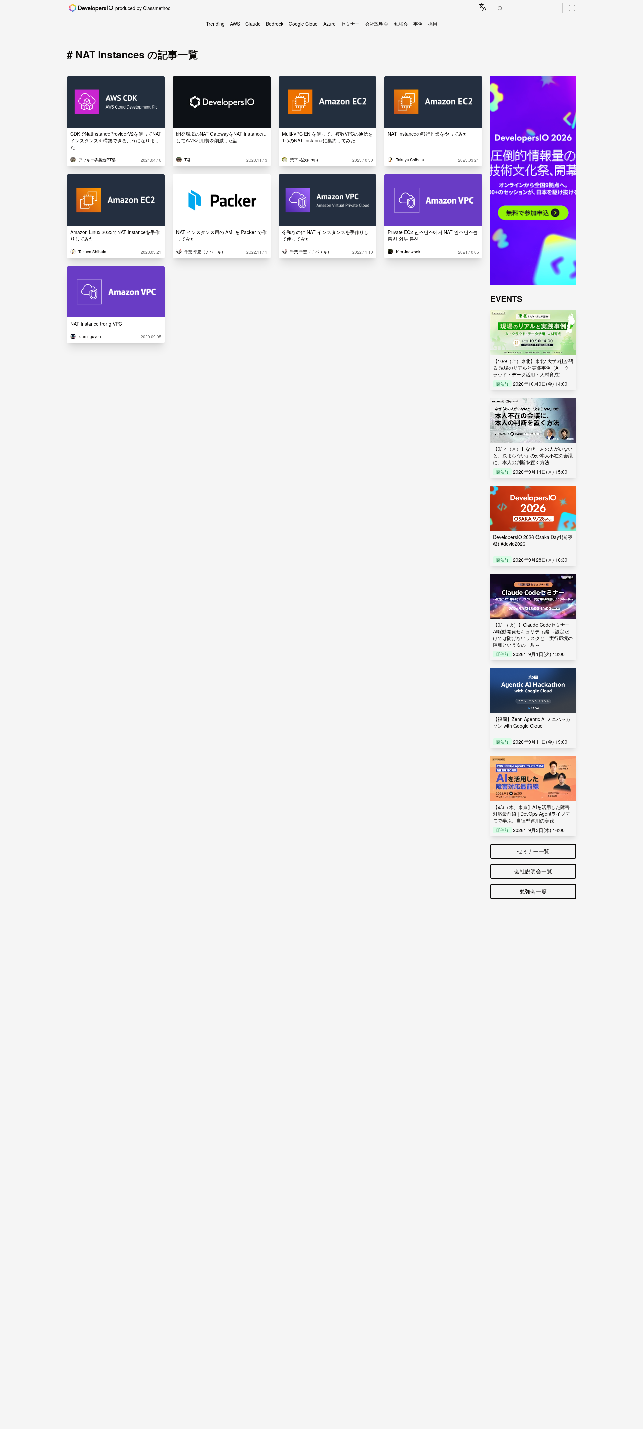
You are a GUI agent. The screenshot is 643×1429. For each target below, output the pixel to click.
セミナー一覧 (533, 851)
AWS (235, 23)
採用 (432, 23)
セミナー (350, 23)
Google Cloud (303, 23)
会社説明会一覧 (533, 871)
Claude (253, 23)
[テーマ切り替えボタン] (572, 8)
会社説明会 (376, 23)
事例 (418, 23)
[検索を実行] (500, 8)
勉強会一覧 (533, 891)
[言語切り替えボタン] (482, 7)
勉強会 (401, 23)
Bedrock (274, 23)
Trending (215, 23)
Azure (329, 23)
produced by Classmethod (143, 8)
